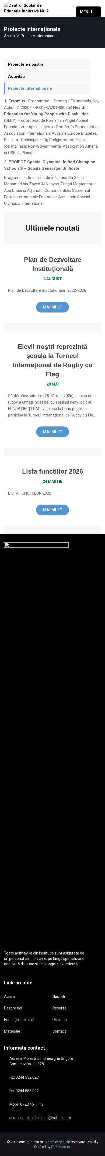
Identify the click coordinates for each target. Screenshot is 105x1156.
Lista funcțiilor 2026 (52, 471)
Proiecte (59, 1020)
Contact (59, 1031)
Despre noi (13, 1008)
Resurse (59, 1008)
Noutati (58, 996)
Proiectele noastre (26, 64)
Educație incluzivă (19, 1020)
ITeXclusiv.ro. (61, 1147)
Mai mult (52, 307)
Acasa (9, 36)
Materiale (12, 1031)
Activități (16, 76)
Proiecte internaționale (30, 88)
